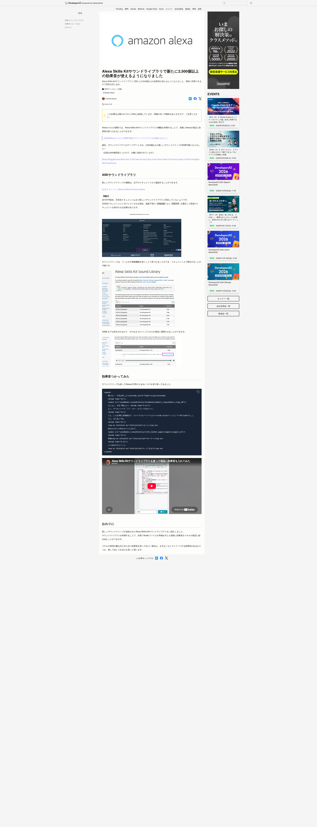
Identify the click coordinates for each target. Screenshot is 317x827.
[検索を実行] (224, 3)
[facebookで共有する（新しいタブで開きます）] (195, 98)
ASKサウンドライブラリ (74, 20)
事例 (194, 9)
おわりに (68, 27)
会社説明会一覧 (223, 306)
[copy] (198, 391)
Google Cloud (151, 9)
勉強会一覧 (223, 313)
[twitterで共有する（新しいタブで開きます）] (200, 98)
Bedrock (141, 9)
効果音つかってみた (72, 23)
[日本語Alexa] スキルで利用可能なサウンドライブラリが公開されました (136, 138)
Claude (133, 9)
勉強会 (187, 9)
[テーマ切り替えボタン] (251, 2)
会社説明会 (179, 9)
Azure (161, 9)
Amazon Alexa (109, 93)
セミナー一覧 (223, 298)
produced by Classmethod (92, 3)
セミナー (169, 9)
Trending (119, 9)
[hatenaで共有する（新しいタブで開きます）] (190, 98)
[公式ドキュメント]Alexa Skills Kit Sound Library (123, 189)
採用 (199, 9)
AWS (126, 9)
